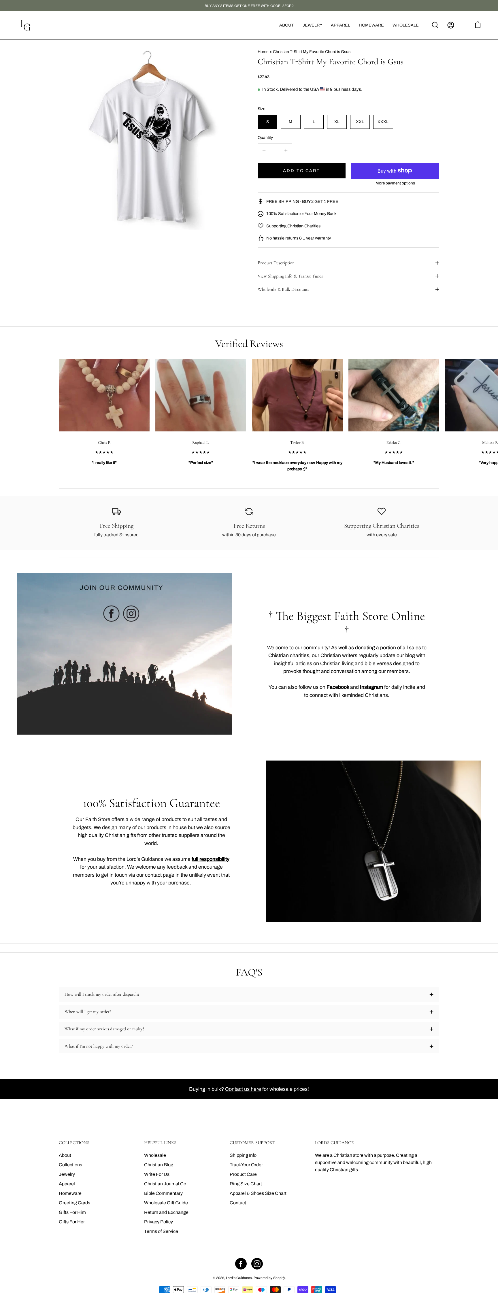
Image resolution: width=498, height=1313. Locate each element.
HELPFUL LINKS (160, 1143)
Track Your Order (246, 1164)
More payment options (395, 183)
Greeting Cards (74, 1202)
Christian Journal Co (165, 1183)
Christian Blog (158, 1164)
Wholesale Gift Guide (166, 1202)
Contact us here (243, 1089)
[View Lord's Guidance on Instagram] (257, 1263)
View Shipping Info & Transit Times (290, 276)
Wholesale (155, 1155)
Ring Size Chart (246, 1183)
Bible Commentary (163, 1193)
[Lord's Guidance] (26, 25)
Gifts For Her (72, 1221)
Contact (238, 1202)
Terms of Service (161, 1231)
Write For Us (156, 1174)
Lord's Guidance (239, 1278)
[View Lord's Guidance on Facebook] (241, 1263)
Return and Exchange (166, 1212)
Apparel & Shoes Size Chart (258, 1193)
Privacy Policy (158, 1221)
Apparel (67, 1183)
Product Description (276, 263)
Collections (70, 1164)
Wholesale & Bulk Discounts (283, 289)
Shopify (279, 1278)
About (65, 1155)
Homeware (70, 1193)
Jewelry (67, 1174)
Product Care (243, 1174)
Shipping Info (243, 1155)
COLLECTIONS (74, 1143)
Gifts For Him (72, 1212)
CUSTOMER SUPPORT (252, 1143)
